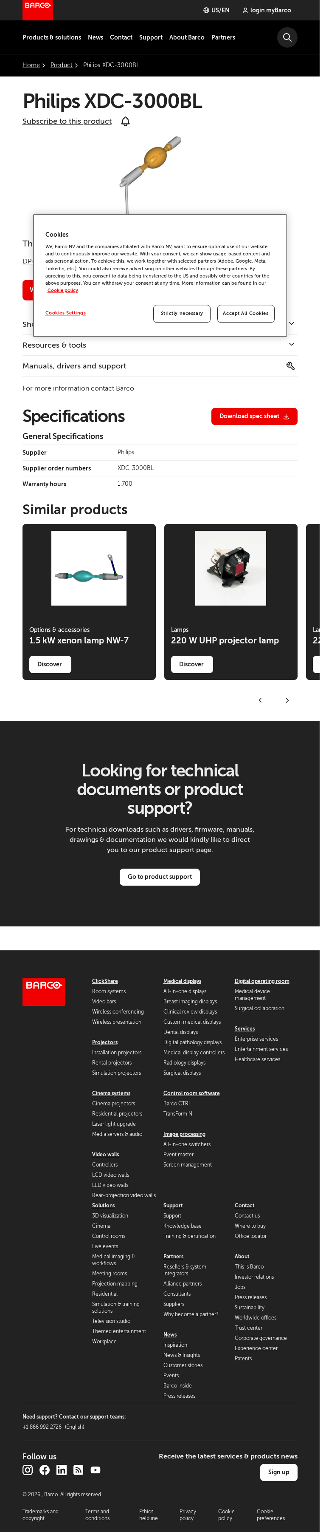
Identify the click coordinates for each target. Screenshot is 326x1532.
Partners (223, 37)
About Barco (187, 37)
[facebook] (44, 1470)
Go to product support (160, 876)
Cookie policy (63, 290)
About (242, 1257)
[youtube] (95, 1470)
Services (245, 1029)
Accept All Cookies (245, 313)
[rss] (78, 1470)
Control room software (191, 1093)
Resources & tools (54, 345)
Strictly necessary (182, 313)
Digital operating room (262, 981)
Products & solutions (51, 37)
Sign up (278, 1472)
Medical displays (182, 981)
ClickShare (105, 981)
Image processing (184, 1134)
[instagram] (27, 1470)
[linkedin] (61, 1470)
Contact (121, 37)
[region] (160, 275)
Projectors (105, 1042)
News (95, 37)
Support (151, 37)
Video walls (105, 1155)
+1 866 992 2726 (53, 1427)
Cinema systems (111, 1093)
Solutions (103, 1206)
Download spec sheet (249, 416)
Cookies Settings (65, 313)
